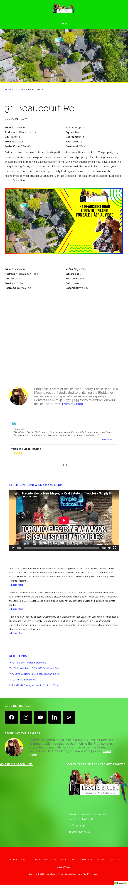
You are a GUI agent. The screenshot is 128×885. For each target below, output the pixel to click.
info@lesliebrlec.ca (79, 831)
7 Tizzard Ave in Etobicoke (22, 679)
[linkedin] (54, 717)
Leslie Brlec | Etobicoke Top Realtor (64, 9)
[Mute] (109, 547)
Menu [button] (66, 23)
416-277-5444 (77, 825)
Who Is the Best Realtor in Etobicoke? (28, 662)
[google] (69, 717)
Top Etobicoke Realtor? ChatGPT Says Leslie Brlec (34, 668)
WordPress (87, 874)
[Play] (13, 547)
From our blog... (73, 404)
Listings (18, 89)
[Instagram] (26, 717)
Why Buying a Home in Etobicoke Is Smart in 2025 (34, 674)
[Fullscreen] (114, 547)
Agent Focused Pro (54, 874)
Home (8, 89)
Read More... (107, 439)
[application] (64, 520)
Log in (96, 874)
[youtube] (40, 717)
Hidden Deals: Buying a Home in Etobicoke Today (34, 685)
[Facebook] (11, 717)
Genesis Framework (73, 874)
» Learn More (20, 585)
